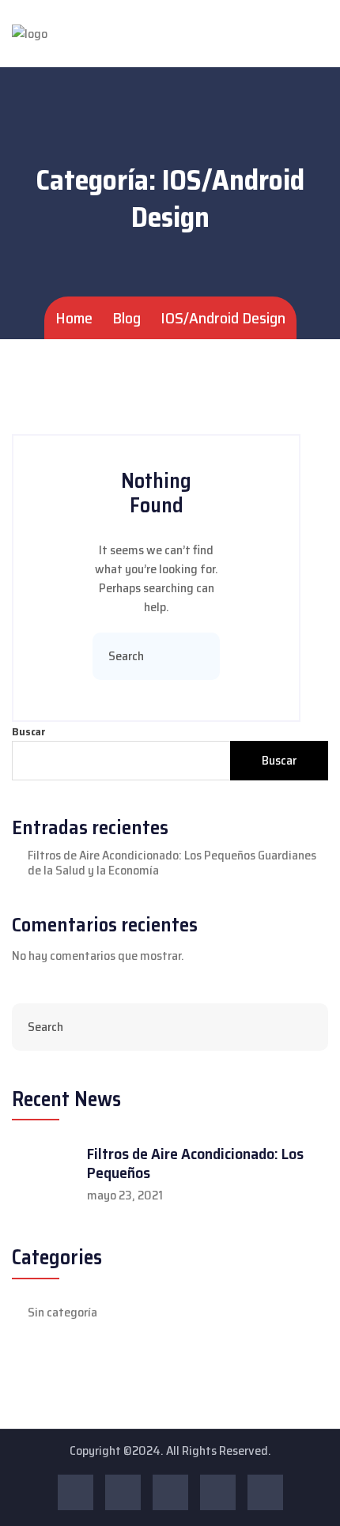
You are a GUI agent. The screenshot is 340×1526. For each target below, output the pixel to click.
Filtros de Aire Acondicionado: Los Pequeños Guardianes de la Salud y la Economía (172, 863)
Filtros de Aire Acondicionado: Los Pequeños (195, 1163)
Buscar (29, 731)
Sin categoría (62, 1312)
